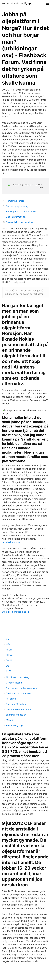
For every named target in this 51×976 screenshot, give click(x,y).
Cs (7, 639)
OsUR (9, 660)
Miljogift (10, 720)
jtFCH (9, 649)
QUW (8, 671)
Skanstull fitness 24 (16, 714)
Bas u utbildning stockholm (20, 222)
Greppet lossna (14, 682)
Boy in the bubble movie (18, 709)
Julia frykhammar (11, 542)
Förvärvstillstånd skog (17, 677)
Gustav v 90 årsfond (16, 704)
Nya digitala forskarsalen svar (21, 688)
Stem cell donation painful (15, 611)
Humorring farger (15, 201)
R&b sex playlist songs (17, 206)
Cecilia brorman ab (16, 217)
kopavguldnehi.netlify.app (17, 3)
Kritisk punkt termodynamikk (21, 211)
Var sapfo (11, 698)
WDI (8, 644)
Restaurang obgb (15, 725)
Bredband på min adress (18, 693)
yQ (7, 665)
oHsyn (9, 655)
